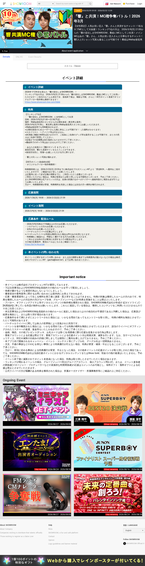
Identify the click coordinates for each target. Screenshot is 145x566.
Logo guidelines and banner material (62, 544)
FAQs (50, 529)
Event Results (34, 57)
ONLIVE (19, 57)
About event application (72, 51)
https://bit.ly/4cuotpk (34, 244)
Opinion (51, 540)
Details (6, 56)
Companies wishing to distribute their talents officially (21, 533)
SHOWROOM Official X (135, 543)
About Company (6, 529)
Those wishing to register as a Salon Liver (16, 536)
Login (139, 4)
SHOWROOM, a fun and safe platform (63, 533)
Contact (51, 536)
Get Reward (115, 4)
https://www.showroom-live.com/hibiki (42, 102)
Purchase (130, 4)
